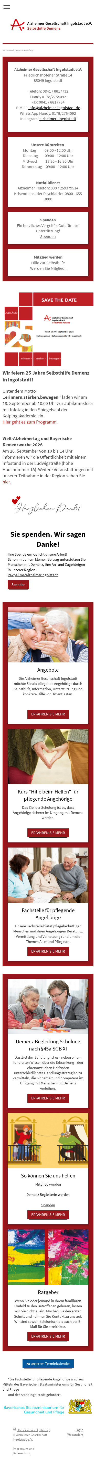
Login (79, 1430)
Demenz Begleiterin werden (48, 1194)
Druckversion (27, 1430)
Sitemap (44, 1430)
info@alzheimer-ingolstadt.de (54, 107)
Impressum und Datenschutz (23, 1450)
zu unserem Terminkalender (48, 1363)
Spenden (18, 584)
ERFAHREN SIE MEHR (48, 714)
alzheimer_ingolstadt (57, 118)
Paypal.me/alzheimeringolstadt (33, 574)
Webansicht (75, 1434)
